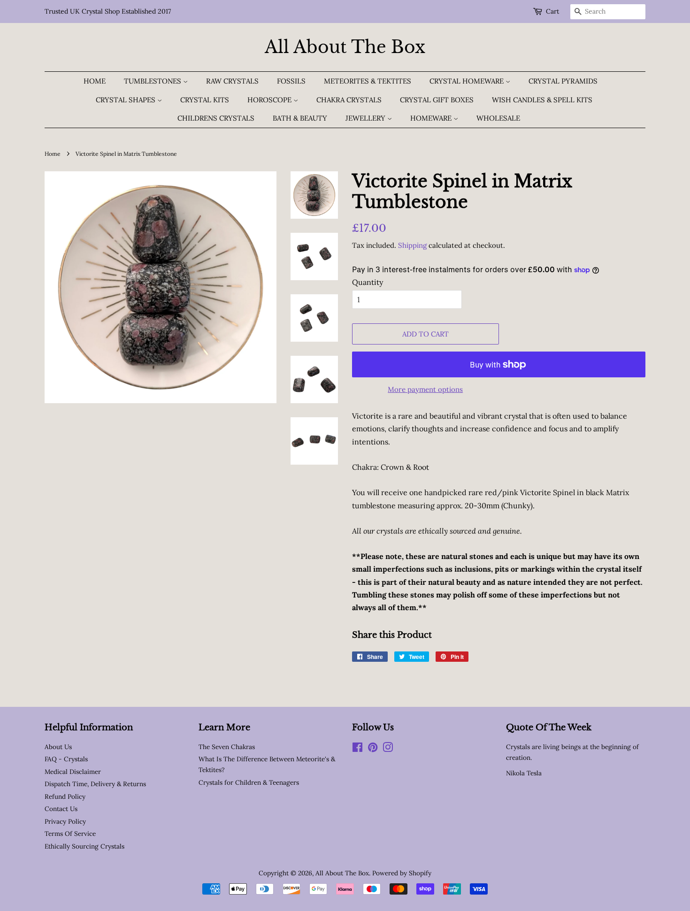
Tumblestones (153, 81)
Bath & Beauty (300, 118)
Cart (552, 11)
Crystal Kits (204, 99)
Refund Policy (65, 796)
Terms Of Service (70, 833)
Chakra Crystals (349, 99)
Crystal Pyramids (563, 81)
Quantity (367, 282)
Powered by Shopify (401, 873)
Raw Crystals (232, 81)
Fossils (291, 81)
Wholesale (498, 118)
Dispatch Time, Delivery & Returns (95, 784)
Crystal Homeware (467, 81)
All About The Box (345, 47)
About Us (58, 747)
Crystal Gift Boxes (437, 99)
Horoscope (270, 99)
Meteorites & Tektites (367, 81)
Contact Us (61, 808)
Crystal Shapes (126, 99)
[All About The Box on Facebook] (357, 749)
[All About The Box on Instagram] (388, 749)
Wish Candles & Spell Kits (542, 99)
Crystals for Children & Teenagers (249, 782)
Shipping (412, 245)
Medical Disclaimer (73, 771)
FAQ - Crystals (66, 759)
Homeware (431, 118)
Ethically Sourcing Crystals (84, 846)
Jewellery (366, 118)
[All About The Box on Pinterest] (373, 749)
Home (95, 81)
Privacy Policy (65, 821)
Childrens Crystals (215, 118)
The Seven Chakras (227, 747)
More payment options (425, 389)
